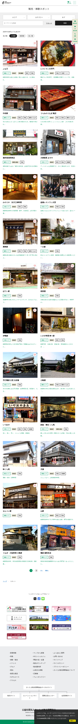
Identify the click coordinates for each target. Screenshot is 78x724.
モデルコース (14, 677)
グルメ (12, 666)
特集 (11, 656)
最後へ (47, 570)
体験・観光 (14, 660)
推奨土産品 (14, 673)
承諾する (72, 720)
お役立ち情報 (38, 670)
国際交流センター (48, 696)
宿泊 (11, 670)
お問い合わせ (58, 656)
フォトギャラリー (39, 677)
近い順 (30, 36)
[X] (35, 598)
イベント (13, 663)
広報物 (35, 673)
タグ (63, 17)
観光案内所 (37, 666)
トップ (5, 581)
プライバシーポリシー (61, 666)
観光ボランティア (39, 663)
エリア (14, 17)
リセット (49, 23)
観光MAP (75, 23)
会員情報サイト (67, 696)
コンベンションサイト (30, 697)
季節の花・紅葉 (38, 660)
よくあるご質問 (59, 653)
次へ (42, 570)
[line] (43, 598)
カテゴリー (39, 17)
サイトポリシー (59, 663)
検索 (65, 23)
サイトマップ (58, 660)
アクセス (13, 680)
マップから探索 (38, 653)
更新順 (22, 36)
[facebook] (39, 598)
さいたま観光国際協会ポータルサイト (39, 687)
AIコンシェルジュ (39, 656)
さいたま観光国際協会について (64, 670)
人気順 (13, 36)
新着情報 (13, 653)
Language (75, 41)
